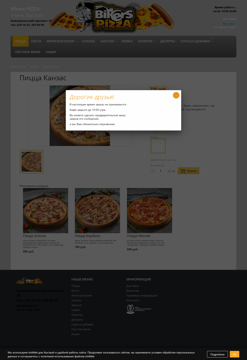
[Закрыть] (176, 95)
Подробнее (217, 354)
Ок (234, 354)
